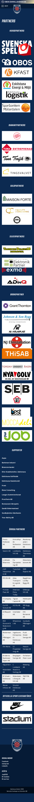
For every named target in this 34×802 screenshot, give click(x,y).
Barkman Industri (9, 463)
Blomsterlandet (8, 467)
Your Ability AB (8, 518)
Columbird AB (23, 791)
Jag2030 (5, 774)
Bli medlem (5, 777)
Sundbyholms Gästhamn (11, 513)
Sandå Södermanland (10, 508)
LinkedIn (5, 766)
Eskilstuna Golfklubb (10, 476)
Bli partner (5, 779)
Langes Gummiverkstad (11, 495)
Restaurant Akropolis (10, 504)
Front (4, 485)
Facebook (5, 761)
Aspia (4, 458)
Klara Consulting (8, 490)
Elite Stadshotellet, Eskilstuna (14, 472)
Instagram (5, 764)
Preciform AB (7, 499)
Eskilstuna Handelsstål (11, 481)
